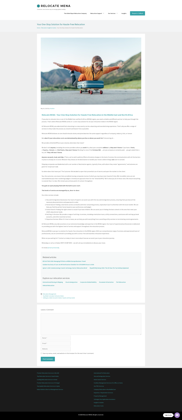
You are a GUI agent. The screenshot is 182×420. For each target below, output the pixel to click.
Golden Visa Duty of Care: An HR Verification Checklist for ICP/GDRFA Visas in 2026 (68, 264)
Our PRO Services (99, 386)
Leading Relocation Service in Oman (47, 379)
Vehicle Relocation (48, 285)
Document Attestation (106, 282)
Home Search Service (100, 379)
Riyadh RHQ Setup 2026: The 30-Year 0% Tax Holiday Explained (109, 268)
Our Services (111, 13)
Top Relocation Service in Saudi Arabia (48, 376)
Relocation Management (49, 294)
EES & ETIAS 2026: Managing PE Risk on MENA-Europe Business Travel (64, 261)
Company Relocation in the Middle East (105, 389)
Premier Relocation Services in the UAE (48, 373)
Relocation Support (96, 13)
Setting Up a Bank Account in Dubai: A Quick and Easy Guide (59, 298)
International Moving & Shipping (53, 282)
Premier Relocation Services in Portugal (48, 383)
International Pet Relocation (102, 373)
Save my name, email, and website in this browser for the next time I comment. (68, 353)
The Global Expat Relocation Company (75, 13)
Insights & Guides (99, 402)
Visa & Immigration (71, 282)
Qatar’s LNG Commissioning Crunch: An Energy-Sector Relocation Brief (65, 268)
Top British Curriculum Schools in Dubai (53, 296)
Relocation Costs (99, 406)
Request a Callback (137, 13)
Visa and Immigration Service (102, 376)
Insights (124, 13)
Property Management (100, 396)
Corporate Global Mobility (88, 282)
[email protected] (53, 248)
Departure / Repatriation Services (103, 393)
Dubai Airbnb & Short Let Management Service (50, 389)
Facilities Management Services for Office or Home (108, 383)
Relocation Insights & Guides (48, 28)
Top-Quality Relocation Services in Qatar (48, 386)
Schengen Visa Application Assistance (104, 399)
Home (38, 28)
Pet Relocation (121, 282)
